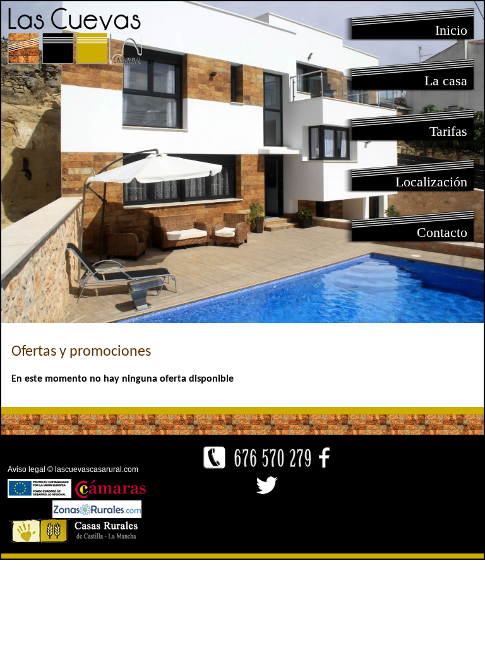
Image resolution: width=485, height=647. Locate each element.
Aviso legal (26, 469)
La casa (445, 80)
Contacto (442, 232)
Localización (431, 182)
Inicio (451, 30)
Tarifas (448, 131)
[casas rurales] (96, 514)
